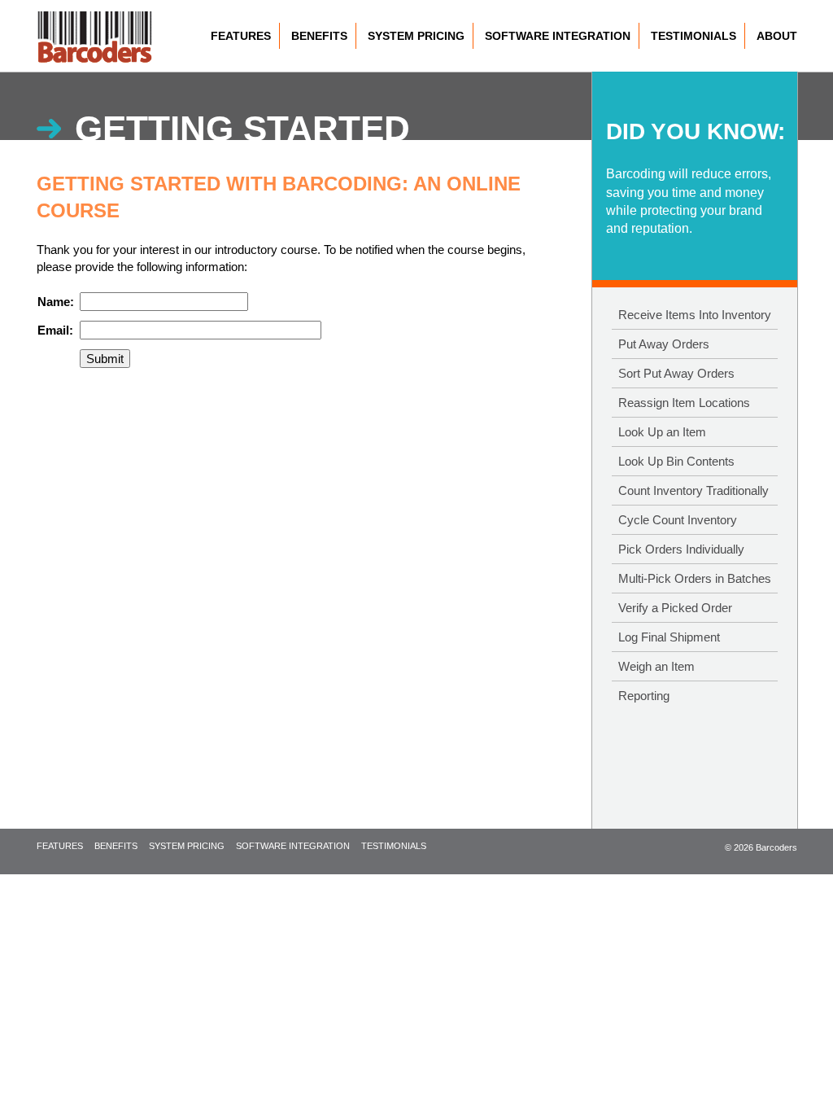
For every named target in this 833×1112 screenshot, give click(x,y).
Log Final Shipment (669, 637)
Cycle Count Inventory (677, 520)
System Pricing (416, 35)
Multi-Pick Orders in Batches (694, 578)
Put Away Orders (663, 344)
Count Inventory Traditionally (693, 490)
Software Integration (557, 35)
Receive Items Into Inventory (694, 315)
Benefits (319, 35)
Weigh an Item (656, 666)
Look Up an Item (662, 432)
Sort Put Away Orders (676, 373)
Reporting (643, 696)
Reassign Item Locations (684, 402)
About (777, 35)
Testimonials (693, 35)
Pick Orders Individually (681, 549)
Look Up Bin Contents (676, 461)
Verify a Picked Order (675, 608)
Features (241, 35)
